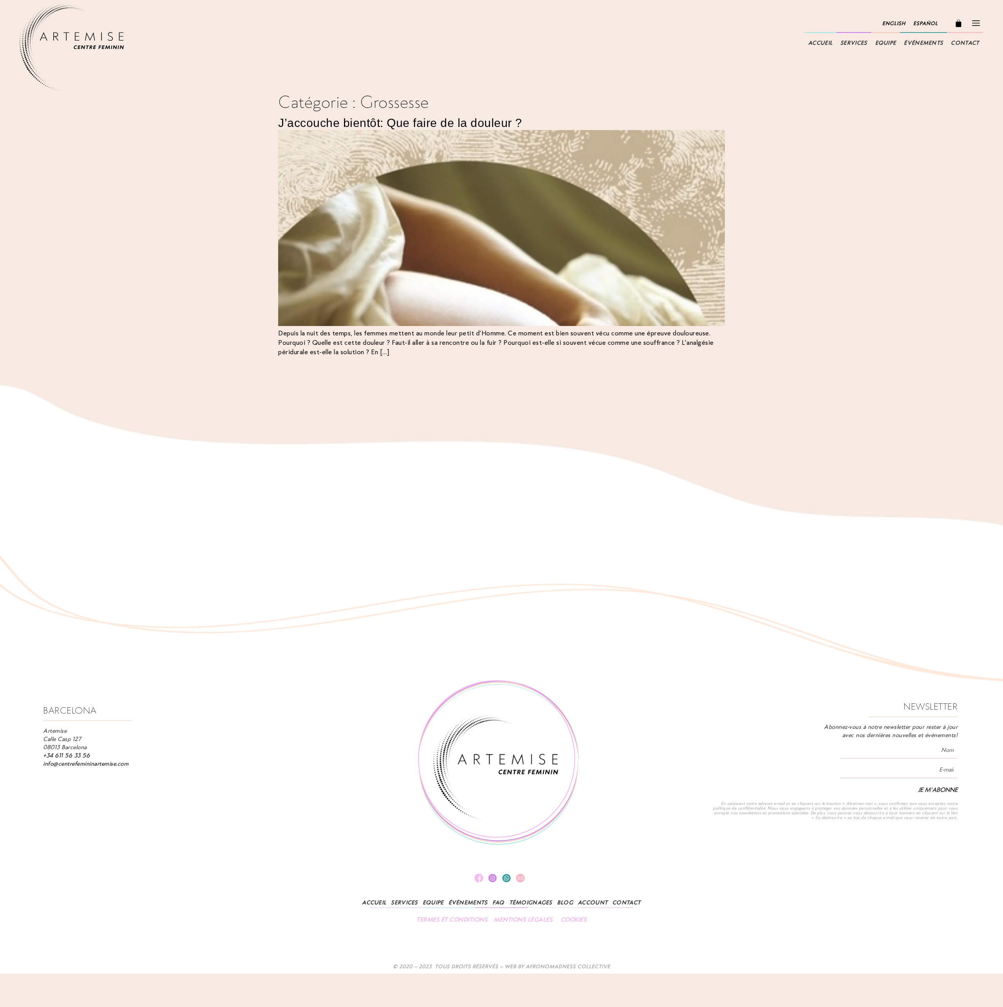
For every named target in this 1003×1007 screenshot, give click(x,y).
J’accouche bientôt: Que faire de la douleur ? (400, 122)
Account (593, 902)
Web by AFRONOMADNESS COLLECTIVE (557, 966)
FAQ (498, 902)
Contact (965, 43)
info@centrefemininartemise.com (86, 763)
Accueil (820, 43)
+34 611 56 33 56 (66, 755)
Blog (565, 902)
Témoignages (530, 902)
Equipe (885, 43)
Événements (923, 43)
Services (853, 43)
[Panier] (958, 23)
